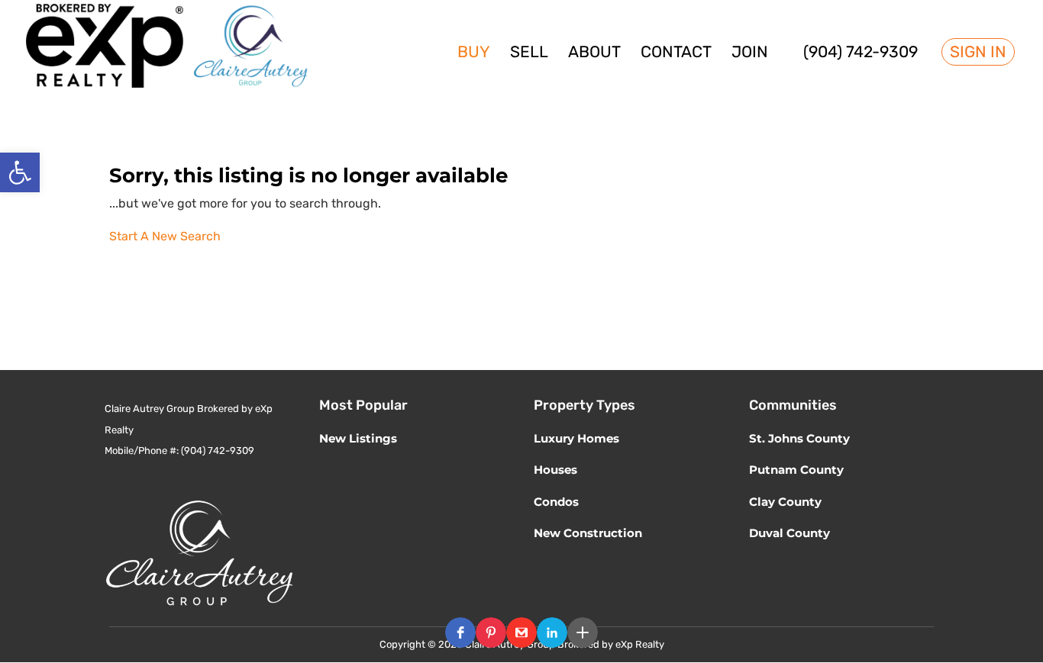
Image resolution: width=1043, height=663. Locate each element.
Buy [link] (473, 54)
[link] (20, 172)
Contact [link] (676, 54)
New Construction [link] (588, 533)
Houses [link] (555, 469)
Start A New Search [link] (165, 236)
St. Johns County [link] (799, 438)
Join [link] (749, 54)
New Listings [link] (358, 438)
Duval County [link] (789, 533)
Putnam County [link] (796, 469)
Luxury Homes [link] (576, 438)
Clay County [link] (785, 501)
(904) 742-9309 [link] (860, 54)
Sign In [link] (978, 52)
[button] (460, 632)
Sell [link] (529, 54)
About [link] (594, 54)
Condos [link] (556, 501)
